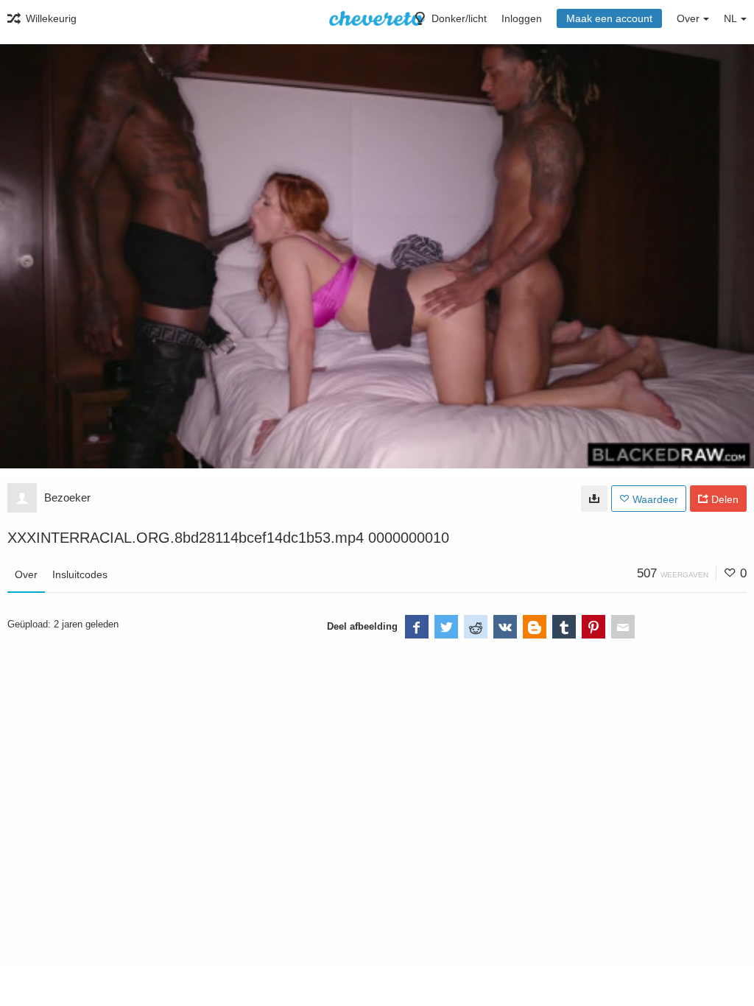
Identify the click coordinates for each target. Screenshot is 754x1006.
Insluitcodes (80, 574)
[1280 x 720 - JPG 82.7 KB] (594, 498)
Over (26, 574)
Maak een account (609, 18)
